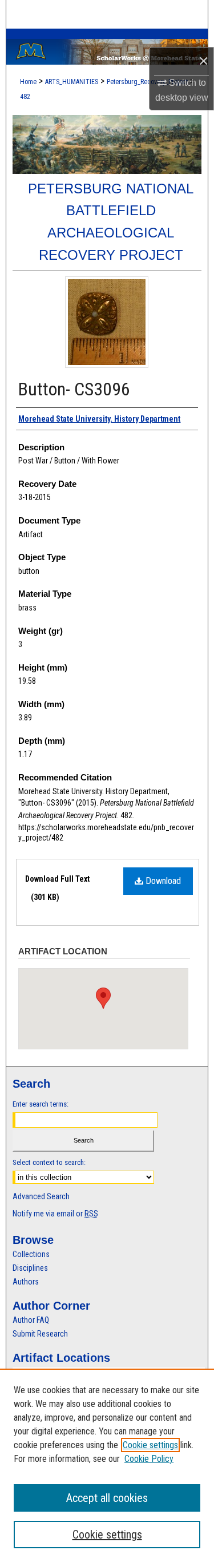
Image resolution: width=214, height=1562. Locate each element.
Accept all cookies (107, 1498)
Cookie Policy (148, 1458)
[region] (107, 1465)
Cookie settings (150, 1445)
